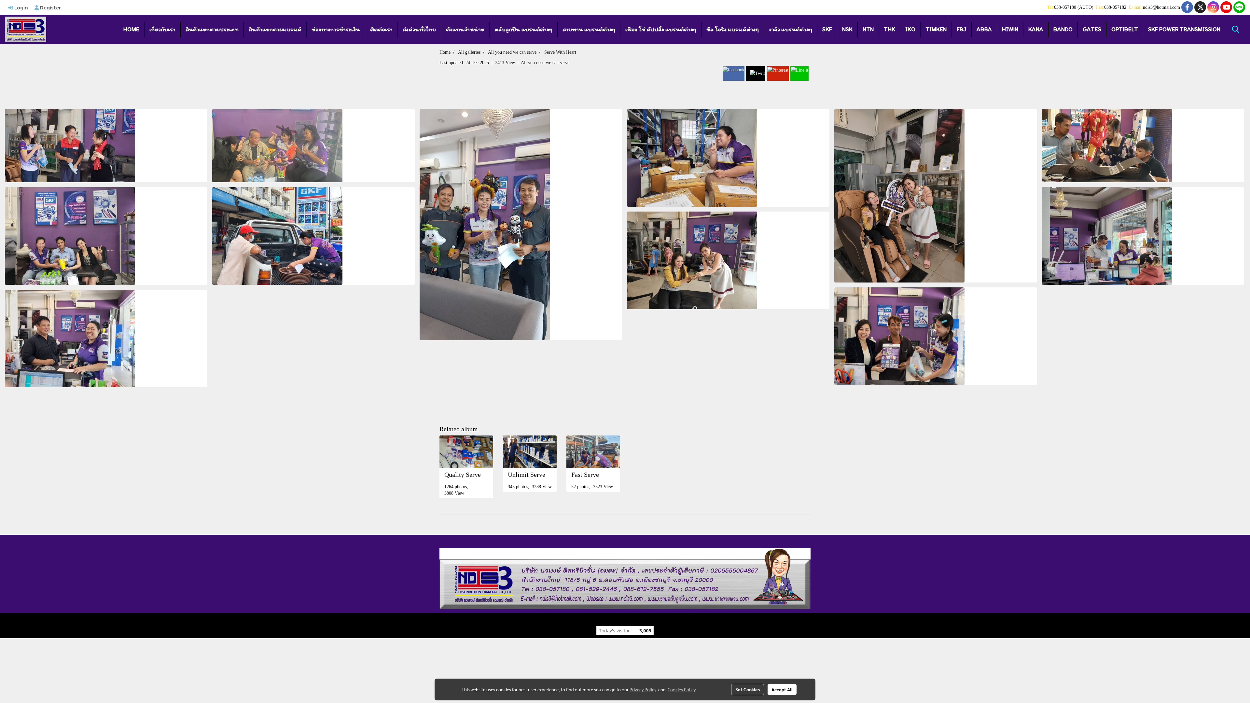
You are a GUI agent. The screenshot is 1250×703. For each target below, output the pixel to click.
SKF (827, 29)
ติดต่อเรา (381, 29)
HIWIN (1010, 29)
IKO (910, 29)
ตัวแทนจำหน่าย (465, 29)
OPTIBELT (1124, 29)
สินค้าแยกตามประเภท (212, 29)
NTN (868, 29)
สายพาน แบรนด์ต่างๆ (588, 29)
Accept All (782, 689)
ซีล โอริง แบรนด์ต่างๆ (732, 29)
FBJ (961, 29)
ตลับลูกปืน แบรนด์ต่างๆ (523, 29)
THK (889, 29)
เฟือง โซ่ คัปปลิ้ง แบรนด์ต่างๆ (660, 29)
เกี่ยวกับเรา (162, 29)
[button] (1236, 29)
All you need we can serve (545, 62)
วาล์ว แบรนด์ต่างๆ (790, 29)
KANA (1035, 29)
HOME (131, 29)
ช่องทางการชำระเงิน (336, 29)
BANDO (1063, 29)
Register (50, 7)
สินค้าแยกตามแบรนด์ (275, 29)
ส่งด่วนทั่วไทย (419, 29)
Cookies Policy (682, 689)
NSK (847, 29)
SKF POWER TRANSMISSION (1184, 29)
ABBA (984, 29)
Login (20, 7)
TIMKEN (936, 29)
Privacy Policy (643, 689)
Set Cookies (747, 689)
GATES (1092, 29)
